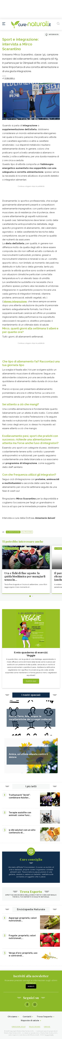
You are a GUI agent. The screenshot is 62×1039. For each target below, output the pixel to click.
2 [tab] (32, 596)
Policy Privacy (34, 1026)
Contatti (27, 1016)
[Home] (31, 24)
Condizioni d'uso (18, 1026)
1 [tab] (30, 596)
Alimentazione (13, 532)
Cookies (47, 1026)
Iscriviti (31, 986)
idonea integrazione (15, 301)
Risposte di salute (30, 1020)
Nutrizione (27, 532)
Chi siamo (12, 1016)
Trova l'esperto (45, 1016)
